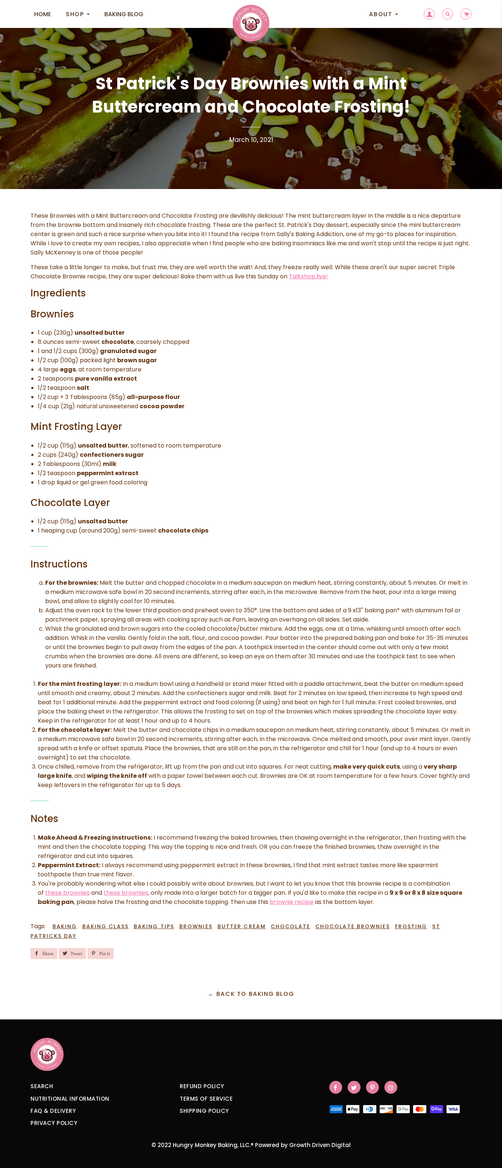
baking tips (154, 926)
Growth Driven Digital (320, 1145)
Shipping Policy (204, 1111)
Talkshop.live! (308, 276)
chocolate (290, 926)
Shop (76, 14)
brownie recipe (291, 902)
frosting (411, 926)
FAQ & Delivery (53, 1111)
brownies (195, 926)
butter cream (242, 926)
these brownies (67, 893)
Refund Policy (202, 1086)
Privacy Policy (54, 1123)
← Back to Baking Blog (251, 994)
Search (42, 1086)
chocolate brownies (352, 926)
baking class (105, 926)
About (381, 14)
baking (65, 926)
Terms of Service (206, 1099)
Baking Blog (123, 14)
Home (42, 14)
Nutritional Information (70, 1099)
